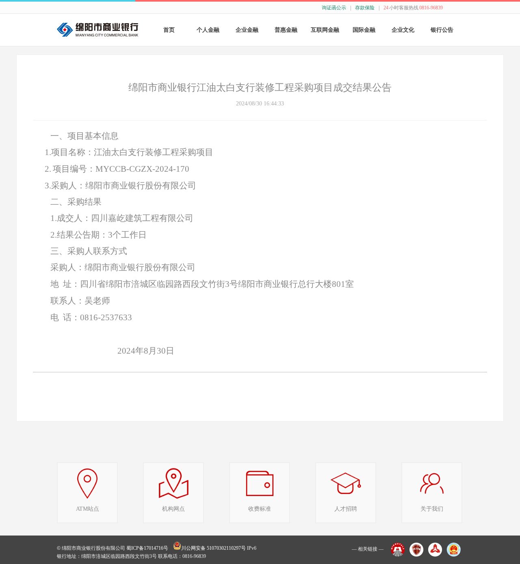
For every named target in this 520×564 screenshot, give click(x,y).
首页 (169, 30)
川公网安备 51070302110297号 (213, 548)
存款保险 (365, 8)
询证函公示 (334, 8)
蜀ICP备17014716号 (147, 548)
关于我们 (431, 509)
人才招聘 (345, 509)
